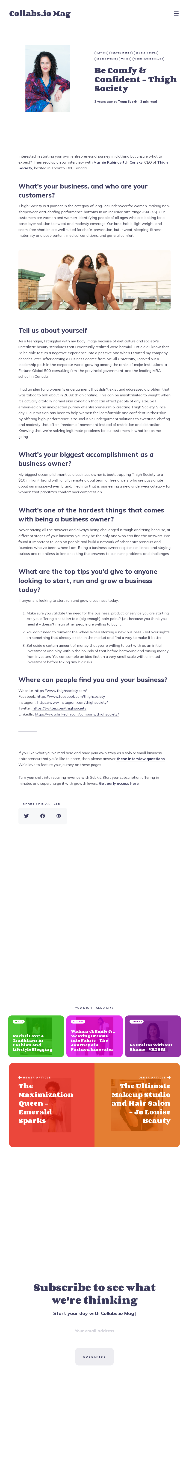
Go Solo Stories (106, 59)
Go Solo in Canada (146, 53)
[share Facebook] (43, 816)
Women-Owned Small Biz (148, 59)
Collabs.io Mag (40, 13)
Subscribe (94, 1356)
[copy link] (59, 816)
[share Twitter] (26, 816)
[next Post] (51, 1105)
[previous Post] (137, 1105)
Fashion (125, 59)
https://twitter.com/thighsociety (59, 708)
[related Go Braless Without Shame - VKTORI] (153, 1036)
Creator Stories (121, 53)
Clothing (101, 53)
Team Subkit (128, 101)
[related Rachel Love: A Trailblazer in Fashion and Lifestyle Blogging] (36, 1036)
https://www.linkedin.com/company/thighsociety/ (77, 714)
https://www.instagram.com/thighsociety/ (72, 702)
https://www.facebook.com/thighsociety (71, 696)
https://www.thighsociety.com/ (61, 690)
